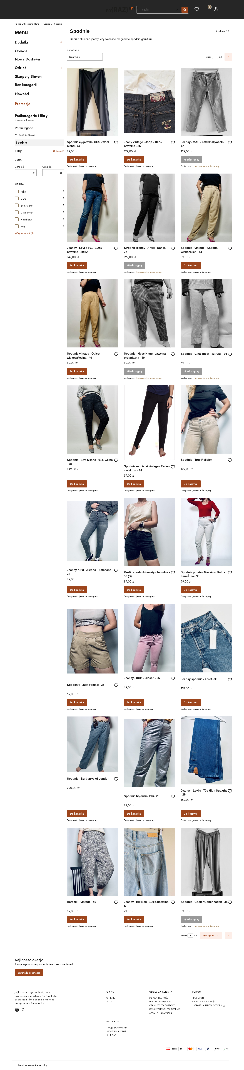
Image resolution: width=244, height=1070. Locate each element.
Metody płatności (159, 998)
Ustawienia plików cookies (207, 1005)
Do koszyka (77, 159)
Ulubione (111, 1035)
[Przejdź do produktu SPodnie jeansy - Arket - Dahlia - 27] (149, 208)
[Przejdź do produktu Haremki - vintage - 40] (92, 862)
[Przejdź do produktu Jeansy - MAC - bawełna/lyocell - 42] (206, 102)
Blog (109, 1001)
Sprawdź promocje (29, 973)
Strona (208, 57)
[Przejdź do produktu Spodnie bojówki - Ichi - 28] (149, 753)
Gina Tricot (27, 212)
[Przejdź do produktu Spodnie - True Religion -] (206, 419)
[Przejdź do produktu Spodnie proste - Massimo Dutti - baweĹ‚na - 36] (206, 532)
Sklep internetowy (31, 1065)
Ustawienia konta (116, 1031)
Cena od (19, 167)
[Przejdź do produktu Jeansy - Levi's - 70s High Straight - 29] (206, 750)
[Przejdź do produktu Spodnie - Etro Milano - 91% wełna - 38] (92, 419)
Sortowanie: (73, 50)
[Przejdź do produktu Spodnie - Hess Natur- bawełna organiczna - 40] (149, 313)
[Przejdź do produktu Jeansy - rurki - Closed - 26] (149, 638)
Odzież (47, 24)
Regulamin (198, 998)
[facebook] (23, 1009)
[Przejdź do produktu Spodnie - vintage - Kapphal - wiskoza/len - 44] (206, 208)
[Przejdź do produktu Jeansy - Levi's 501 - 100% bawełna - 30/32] (92, 208)
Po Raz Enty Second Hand (27, 24)
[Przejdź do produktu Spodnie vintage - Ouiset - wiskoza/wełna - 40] (92, 313)
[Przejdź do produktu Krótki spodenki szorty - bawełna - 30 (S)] (149, 532)
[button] (16, 9)
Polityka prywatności (204, 1001)
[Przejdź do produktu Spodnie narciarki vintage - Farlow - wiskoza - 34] (149, 422)
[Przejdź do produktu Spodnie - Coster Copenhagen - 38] (206, 862)
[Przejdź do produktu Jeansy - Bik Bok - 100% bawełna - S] (149, 862)
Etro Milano (27, 205)
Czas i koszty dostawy (162, 1005)
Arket (23, 192)
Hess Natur (26, 219)
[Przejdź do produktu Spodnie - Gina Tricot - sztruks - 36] (206, 313)
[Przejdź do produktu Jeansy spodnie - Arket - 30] (206, 638)
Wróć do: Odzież (27, 135)
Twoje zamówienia (116, 1027)
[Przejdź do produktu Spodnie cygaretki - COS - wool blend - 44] (92, 102)
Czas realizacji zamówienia (164, 1009)
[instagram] (17, 1010)
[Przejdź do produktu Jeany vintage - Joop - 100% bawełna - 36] (149, 102)
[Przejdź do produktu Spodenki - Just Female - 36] (92, 641)
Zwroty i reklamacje (160, 1013)
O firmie (110, 998)
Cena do (46, 167)
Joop (23, 226)
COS (23, 198)
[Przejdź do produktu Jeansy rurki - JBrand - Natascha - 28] (92, 531)
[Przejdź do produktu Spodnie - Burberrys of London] (92, 744)
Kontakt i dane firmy (161, 1001)
